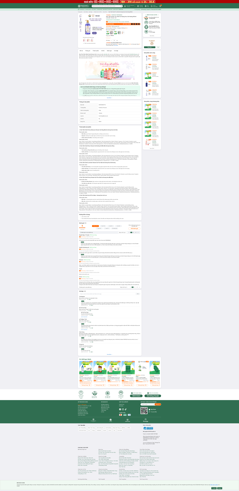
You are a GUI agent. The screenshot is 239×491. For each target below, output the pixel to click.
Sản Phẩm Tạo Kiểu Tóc (144, 463)
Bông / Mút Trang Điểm (82, 465)
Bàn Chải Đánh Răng (123, 450)
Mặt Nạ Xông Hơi (94, 460)
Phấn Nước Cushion (123, 459)
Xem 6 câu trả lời (84, 316)
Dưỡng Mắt (110, 463)
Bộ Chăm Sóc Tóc (151, 465)
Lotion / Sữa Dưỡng (107, 462)
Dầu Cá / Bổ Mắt (143, 453)
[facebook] (120, 409)
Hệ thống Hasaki (153, 396)
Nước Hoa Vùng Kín (103, 453)
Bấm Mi (147, 473)
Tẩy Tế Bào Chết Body (91, 470)
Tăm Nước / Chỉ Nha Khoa (131, 452)
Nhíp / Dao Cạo (151, 475)
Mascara (125, 462)
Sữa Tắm (105, 11)
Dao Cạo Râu (92, 459)
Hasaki (137, 84)
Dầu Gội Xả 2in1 (156, 457)
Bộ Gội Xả (142, 459)
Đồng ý (219, 488)
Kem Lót (120, 457)
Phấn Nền (129, 457)
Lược (151, 463)
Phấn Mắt (121, 462)
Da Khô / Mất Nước (134, 470)
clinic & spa (115, 9)
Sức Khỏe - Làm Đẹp (88, 11)
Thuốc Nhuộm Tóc (150, 462)
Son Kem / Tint (122, 463)
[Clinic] (93, 420)
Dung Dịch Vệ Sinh (82, 463)
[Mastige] (145, 420)
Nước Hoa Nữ (101, 450)
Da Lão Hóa (121, 472)
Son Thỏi (127, 463)
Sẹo (130, 476)
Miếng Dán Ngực (89, 463)
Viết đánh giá (134, 228)
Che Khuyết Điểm (131, 459)
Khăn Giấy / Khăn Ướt (88, 457)
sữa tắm (105, 54)
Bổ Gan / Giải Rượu (151, 452)
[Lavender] (111, 32)
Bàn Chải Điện (129, 453)
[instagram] (123, 409)
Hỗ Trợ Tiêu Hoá (143, 450)
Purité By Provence (134, 54)
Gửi (138, 293)
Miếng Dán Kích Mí (143, 475)
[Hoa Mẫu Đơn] (123, 32)
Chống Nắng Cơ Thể (82, 473)
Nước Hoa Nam (108, 450)
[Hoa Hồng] (107, 32)
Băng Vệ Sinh (80, 457)
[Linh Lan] (119, 32)
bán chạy (110, 9)
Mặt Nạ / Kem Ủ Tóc (144, 460)
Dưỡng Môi (115, 463)
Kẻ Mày (132, 460)
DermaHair (120, 9)
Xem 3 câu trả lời (84, 329)
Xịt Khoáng (101, 462)
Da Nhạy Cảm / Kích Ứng (133, 472)
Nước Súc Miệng (122, 452)
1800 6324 (136, 396)
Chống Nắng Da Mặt (103, 465)
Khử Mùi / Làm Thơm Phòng (83, 459)
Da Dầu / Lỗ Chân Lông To (124, 470)
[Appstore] (153, 409)
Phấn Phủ (121, 460)
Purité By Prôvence (116, 15)
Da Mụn (126, 472)
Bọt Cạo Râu (80, 460)
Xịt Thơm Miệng (122, 453)
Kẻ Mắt (136, 460)
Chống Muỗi (92, 462)
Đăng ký (158, 404)
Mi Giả (151, 473)
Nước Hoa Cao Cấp (111, 452)
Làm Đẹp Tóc (148, 470)
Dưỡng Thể (80, 472)
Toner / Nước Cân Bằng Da (104, 460)
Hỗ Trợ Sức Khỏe (143, 452)
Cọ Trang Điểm (129, 465)
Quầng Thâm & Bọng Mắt (124, 476)
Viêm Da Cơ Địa (135, 476)
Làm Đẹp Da (142, 470)
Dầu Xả (144, 457)
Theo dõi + (149, 47)
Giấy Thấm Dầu (122, 466)
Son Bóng (132, 463)
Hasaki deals (88, 9)
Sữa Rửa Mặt (107, 457)
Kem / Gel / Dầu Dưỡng (103, 463)
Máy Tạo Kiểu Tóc (143, 465)
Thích (88, 299)
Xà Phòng (84, 470)
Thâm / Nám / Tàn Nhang (124, 475)
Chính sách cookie (214, 484)
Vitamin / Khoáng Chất (144, 472)
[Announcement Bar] (119, 1)
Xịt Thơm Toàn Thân (103, 452)
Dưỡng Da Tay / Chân (87, 472)
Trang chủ (80, 11)
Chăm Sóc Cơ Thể (97, 11)
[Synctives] (127, 420)
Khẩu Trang (114, 470)
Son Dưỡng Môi (130, 462)
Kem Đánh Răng (131, 450)
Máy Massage (101, 472)
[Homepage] (83, 6)
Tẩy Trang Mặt (102, 457)
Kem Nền (124, 457)
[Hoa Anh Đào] (115, 32)
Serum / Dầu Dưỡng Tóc (153, 460)
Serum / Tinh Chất (114, 460)
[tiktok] (125, 409)
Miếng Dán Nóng (87, 460)
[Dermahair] (110, 420)
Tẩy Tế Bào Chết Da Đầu (149, 459)
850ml (108, 37)
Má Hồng (137, 459)
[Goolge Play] (153, 412)
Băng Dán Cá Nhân (102, 470)
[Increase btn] (117, 40)
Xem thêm (116, 45)
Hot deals (94, 9)
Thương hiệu (99, 9)
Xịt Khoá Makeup (127, 460)
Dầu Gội (141, 457)
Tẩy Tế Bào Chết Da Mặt (104, 459)
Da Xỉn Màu (132, 473)
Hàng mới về (105, 9)
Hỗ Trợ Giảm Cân (154, 470)
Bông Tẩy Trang (122, 465)
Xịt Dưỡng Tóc (143, 462)
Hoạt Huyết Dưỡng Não (151, 453)
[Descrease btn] (111, 40)
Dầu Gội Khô (149, 457)
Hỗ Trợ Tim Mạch (150, 450)
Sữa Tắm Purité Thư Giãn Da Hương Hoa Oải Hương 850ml (120, 11)
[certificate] (152, 428)
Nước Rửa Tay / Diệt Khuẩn (83, 462)
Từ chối (214, 488)
